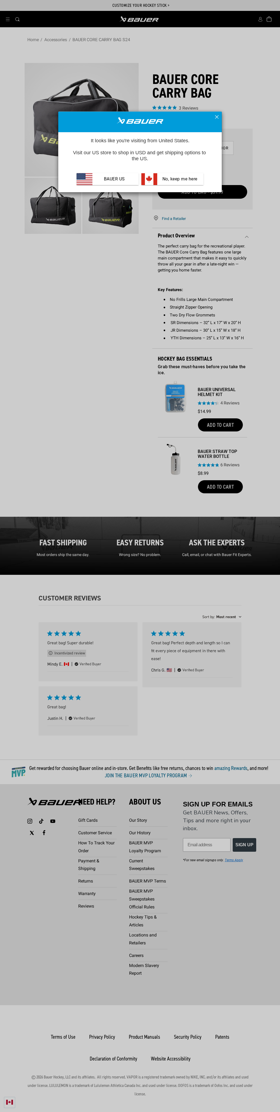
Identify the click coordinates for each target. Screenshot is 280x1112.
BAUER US (114, 179)
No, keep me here (179, 179)
